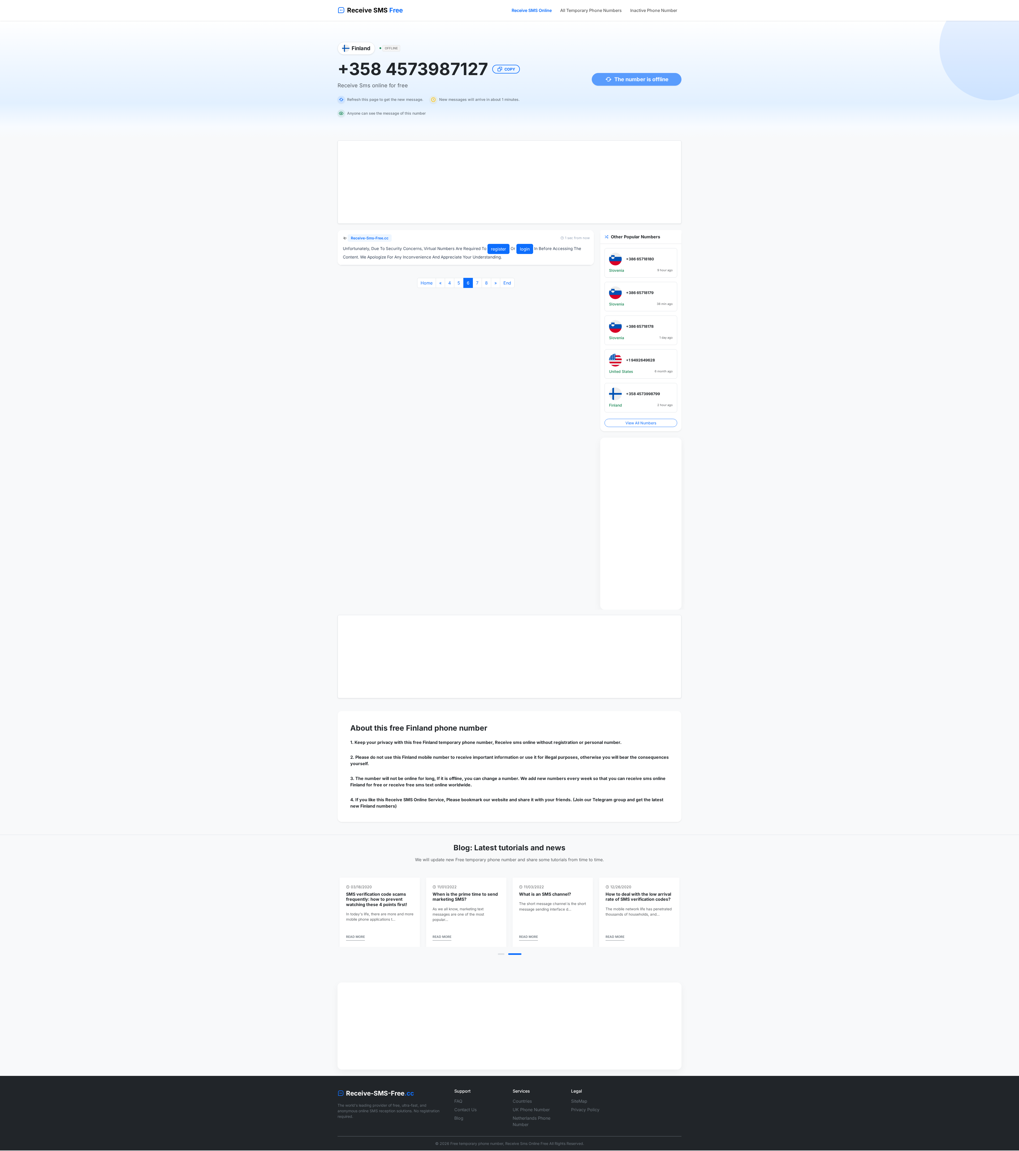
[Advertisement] (509, 182)
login (525, 249)
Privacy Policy (585, 1109)
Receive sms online (515, 742)
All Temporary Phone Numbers (591, 10)
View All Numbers (640, 423)
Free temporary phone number (476, 1143)
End (507, 283)
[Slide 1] (501, 954)
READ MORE (355, 937)
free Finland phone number (438, 727)
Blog (458, 1118)
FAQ (458, 1101)
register (498, 249)
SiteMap (579, 1101)
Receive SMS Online (532, 10)
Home (427, 283)
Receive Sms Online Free (526, 1143)
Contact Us (465, 1109)
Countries (522, 1101)
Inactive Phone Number (653, 10)
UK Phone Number (531, 1109)
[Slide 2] (514, 954)
